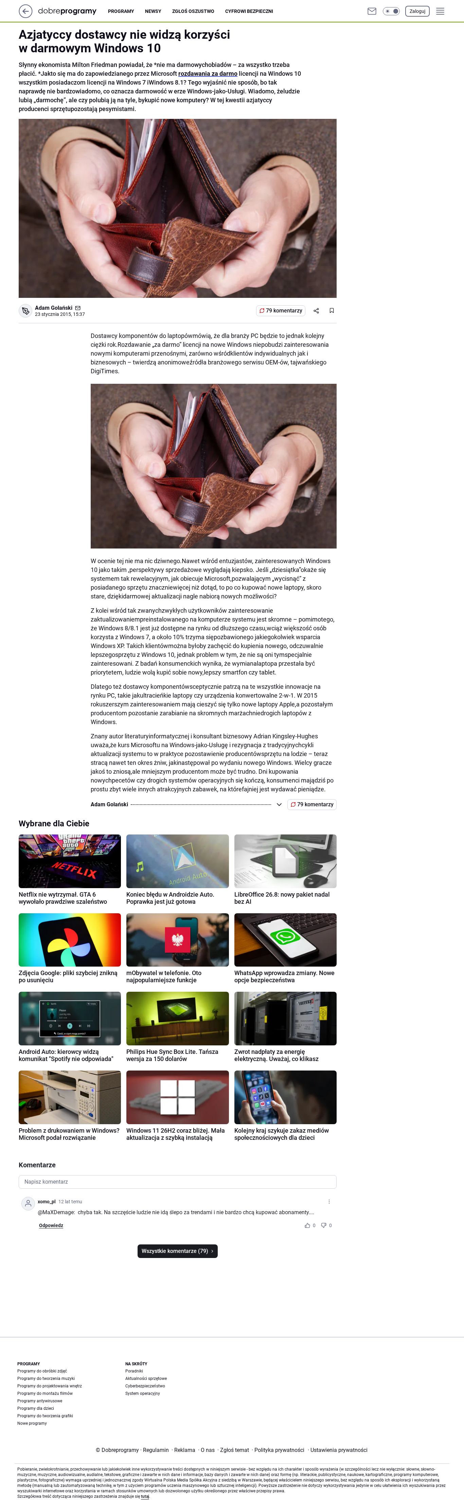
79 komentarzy (284, 310)
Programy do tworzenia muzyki (46, 1378)
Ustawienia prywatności (338, 1450)
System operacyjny (142, 1393)
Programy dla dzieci (35, 1408)
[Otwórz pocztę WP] (372, 11)
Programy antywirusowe (39, 1401)
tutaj (145, 1496)
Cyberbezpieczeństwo (145, 1386)
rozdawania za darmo (207, 73)
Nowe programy (32, 1423)
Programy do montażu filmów (45, 1393)
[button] (391, 11)
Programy (121, 11)
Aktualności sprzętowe (146, 1378)
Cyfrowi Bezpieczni (249, 11)
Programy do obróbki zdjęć (42, 1371)
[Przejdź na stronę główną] (26, 16)
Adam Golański (53, 308)
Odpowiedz (51, 1225)
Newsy (153, 11)
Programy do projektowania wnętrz (49, 1386)
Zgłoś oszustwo (193, 11)
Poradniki (134, 1371)
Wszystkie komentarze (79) (175, 1251)
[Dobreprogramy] (73, 11)
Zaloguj (417, 11)
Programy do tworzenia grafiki (45, 1416)
